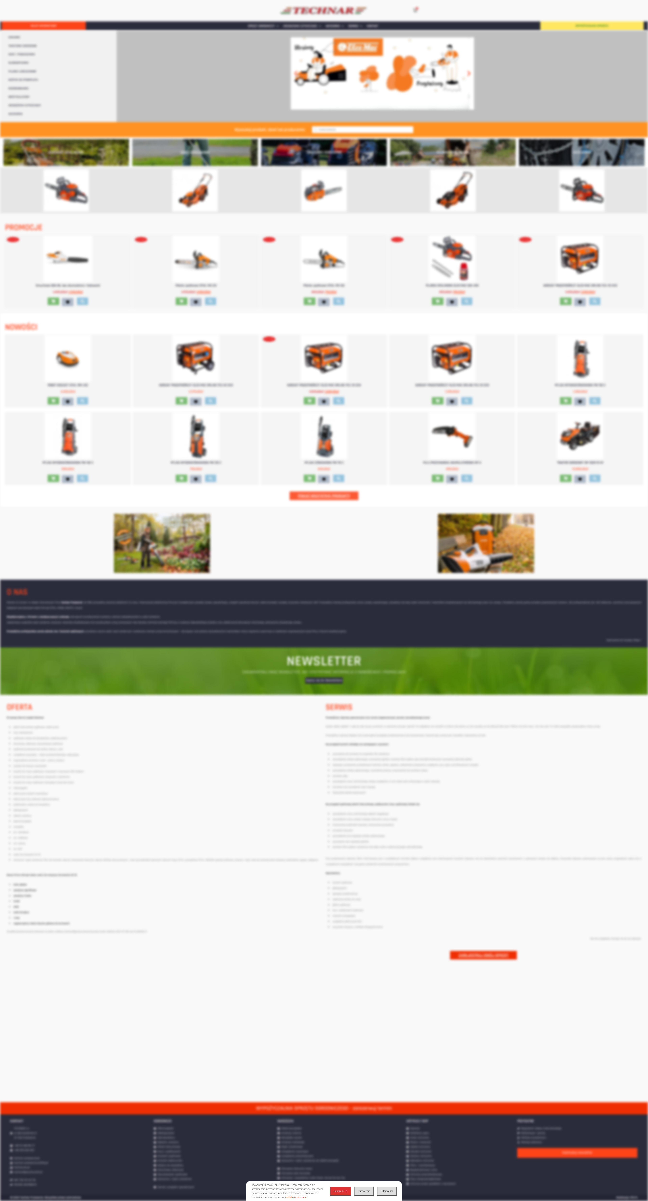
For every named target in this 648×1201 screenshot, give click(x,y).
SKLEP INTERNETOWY (44, 26)
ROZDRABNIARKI (18, 88)
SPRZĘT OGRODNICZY (261, 26)
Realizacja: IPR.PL (627, 1197)
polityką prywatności (296, 1197)
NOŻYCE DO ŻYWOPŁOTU (23, 80)
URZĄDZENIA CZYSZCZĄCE (300, 26)
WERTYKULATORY (19, 97)
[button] (295, 73)
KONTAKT (372, 26)
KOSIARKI (14, 37)
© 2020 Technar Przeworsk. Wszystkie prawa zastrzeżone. (46, 1197)
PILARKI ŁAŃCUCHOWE (22, 71)
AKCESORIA (333, 26)
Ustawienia (364, 1191)
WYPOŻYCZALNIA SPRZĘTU (592, 26)
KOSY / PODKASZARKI (21, 54)
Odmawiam (387, 1191)
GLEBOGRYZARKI (18, 63)
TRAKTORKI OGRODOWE (22, 46)
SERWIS (353, 26)
